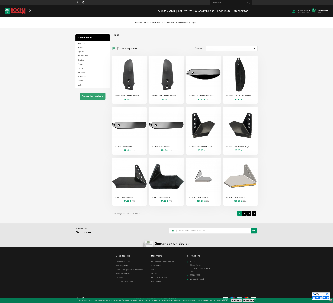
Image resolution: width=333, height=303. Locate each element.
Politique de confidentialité (127, 281)
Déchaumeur (85, 37)
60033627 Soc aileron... (199, 197)
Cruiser (81, 60)
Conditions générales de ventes (129, 269)
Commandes (156, 266)
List (118, 48)
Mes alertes (156, 281)
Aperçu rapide (126, 70)
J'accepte (236, 300)
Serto (80, 81)
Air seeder (83, 56)
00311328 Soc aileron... (162, 197)
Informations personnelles (162, 262)
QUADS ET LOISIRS (204, 11)
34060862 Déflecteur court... (128, 96)
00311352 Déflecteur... (161, 146)
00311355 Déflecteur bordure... (239, 96)
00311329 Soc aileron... (125, 197)
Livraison (120, 277)
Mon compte (158, 256)
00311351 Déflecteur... (124, 146)
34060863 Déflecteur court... (165, 96)
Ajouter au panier (132, 78)
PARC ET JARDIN (166, 11)
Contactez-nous (123, 262)
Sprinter (81, 51)
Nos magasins (122, 266)
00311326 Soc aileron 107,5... (201, 146)
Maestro (82, 76)
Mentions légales (123, 273)
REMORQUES (224, 11)
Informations (193, 256)
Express (81, 72)
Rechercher (248, 2)
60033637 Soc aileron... (236, 197)
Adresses (155, 273)
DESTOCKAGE (241, 11)
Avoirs (154, 269)
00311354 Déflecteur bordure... (202, 96)
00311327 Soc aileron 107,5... (238, 146)
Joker (80, 85)
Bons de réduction (159, 277)
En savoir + (248, 300)
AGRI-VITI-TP (185, 11)
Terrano (81, 43)
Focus (81, 64)
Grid (114, 48)
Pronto (81, 68)
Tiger (80, 47)
